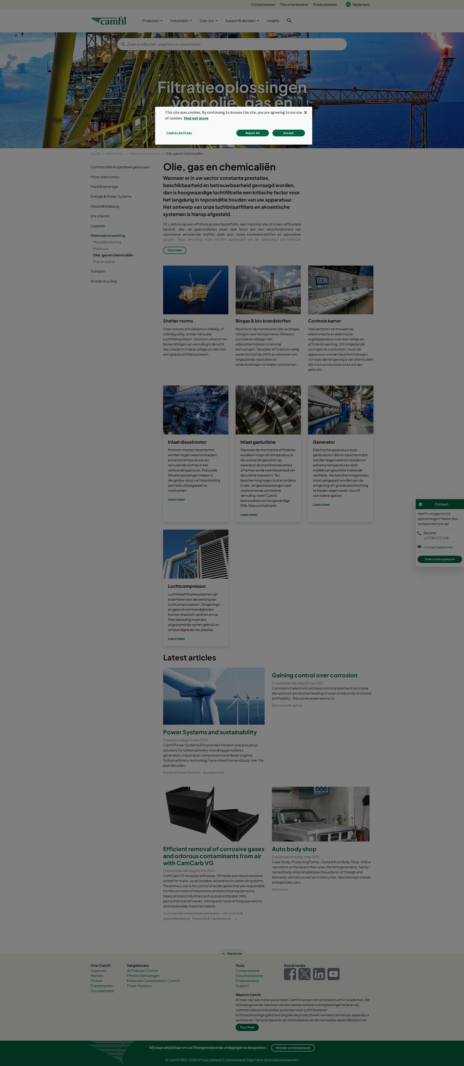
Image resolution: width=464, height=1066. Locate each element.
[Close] (305, 112)
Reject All (253, 133)
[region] (233, 126)
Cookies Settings (179, 132)
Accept (288, 133)
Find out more (196, 118)
